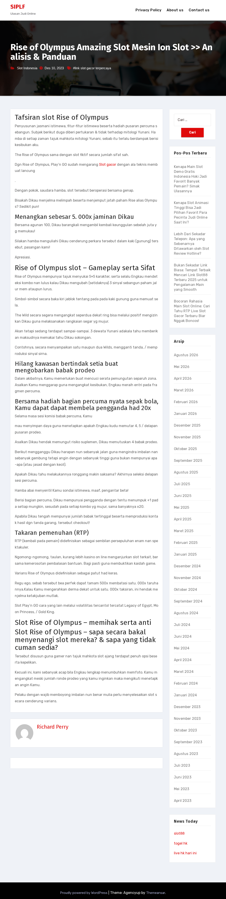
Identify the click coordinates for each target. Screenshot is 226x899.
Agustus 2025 (186, 472)
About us (175, 10)
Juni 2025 (182, 496)
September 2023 (188, 742)
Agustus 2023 (186, 754)
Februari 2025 (186, 543)
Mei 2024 (182, 648)
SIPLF (17, 6)
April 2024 (183, 660)
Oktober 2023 (185, 730)
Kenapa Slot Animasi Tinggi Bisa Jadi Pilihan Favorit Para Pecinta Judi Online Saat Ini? (191, 212)
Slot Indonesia (27, 68)
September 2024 (188, 601)
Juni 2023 (182, 777)
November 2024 (187, 578)
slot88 (179, 833)
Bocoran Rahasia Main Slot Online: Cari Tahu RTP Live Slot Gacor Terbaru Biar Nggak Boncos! (192, 311)
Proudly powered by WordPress (84, 893)
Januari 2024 (185, 695)
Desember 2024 (187, 566)
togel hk (180, 843)
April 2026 (183, 378)
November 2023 (187, 718)
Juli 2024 (182, 625)
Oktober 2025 (185, 449)
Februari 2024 (186, 683)
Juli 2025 (182, 484)
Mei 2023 (181, 789)
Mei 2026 (182, 367)
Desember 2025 (187, 425)
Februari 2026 (186, 402)
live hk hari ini (185, 853)
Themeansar (155, 893)
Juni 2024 (183, 636)
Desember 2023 (187, 707)
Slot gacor (107, 164)
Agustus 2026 (186, 355)
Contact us (199, 10)
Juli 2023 (182, 765)
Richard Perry (52, 727)
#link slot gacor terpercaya (92, 68)
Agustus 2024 (186, 613)
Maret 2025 (183, 531)
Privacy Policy (148, 10)
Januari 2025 (185, 554)
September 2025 (188, 460)
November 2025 (187, 437)
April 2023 (182, 801)
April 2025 (182, 519)
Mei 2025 (181, 507)
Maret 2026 (184, 390)
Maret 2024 (184, 672)
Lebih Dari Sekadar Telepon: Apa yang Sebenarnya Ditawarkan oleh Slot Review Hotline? (191, 244)
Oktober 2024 (185, 589)
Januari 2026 (185, 414)
